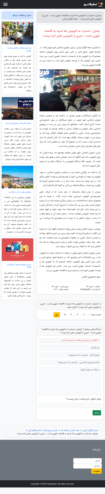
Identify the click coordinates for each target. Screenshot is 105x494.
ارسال (96, 412)
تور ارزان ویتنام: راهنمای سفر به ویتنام (19, 49)
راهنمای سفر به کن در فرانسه (20, 192)
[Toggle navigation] (5, 4)
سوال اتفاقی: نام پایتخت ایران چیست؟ (83, 399)
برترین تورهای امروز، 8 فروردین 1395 (19, 266)
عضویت (96, 471)
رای (56, 314)
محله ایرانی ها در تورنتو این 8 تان (18, 123)
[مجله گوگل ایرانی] (93, 4)
